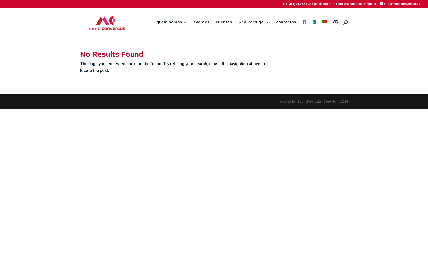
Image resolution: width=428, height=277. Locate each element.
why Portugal (252, 22)
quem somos (169, 22)
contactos (286, 22)
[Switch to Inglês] (335, 28)
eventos (201, 22)
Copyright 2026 (335, 101)
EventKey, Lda (309, 101)
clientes (224, 22)
